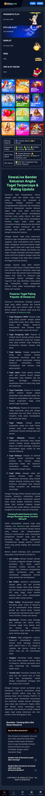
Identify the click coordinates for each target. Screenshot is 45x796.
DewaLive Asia (24, 312)
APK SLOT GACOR (11, 67)
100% (5, 72)
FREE (5, 54)
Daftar (40, 3)
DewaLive (15, 219)
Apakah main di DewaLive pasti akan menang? (20, 759)
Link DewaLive (19, 526)
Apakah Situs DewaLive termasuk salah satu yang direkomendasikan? (21, 768)
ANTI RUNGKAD (8, 31)
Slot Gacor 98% (8, 19)
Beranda (4, 794)
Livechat (40, 794)
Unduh (13, 794)
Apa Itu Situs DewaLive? (18, 730)
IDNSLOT (7, 40)
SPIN (4, 59)
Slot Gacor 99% (8, 46)
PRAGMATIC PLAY (11, 14)
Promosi (31, 794)
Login (33, 3)
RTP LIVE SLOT (10, 27)
